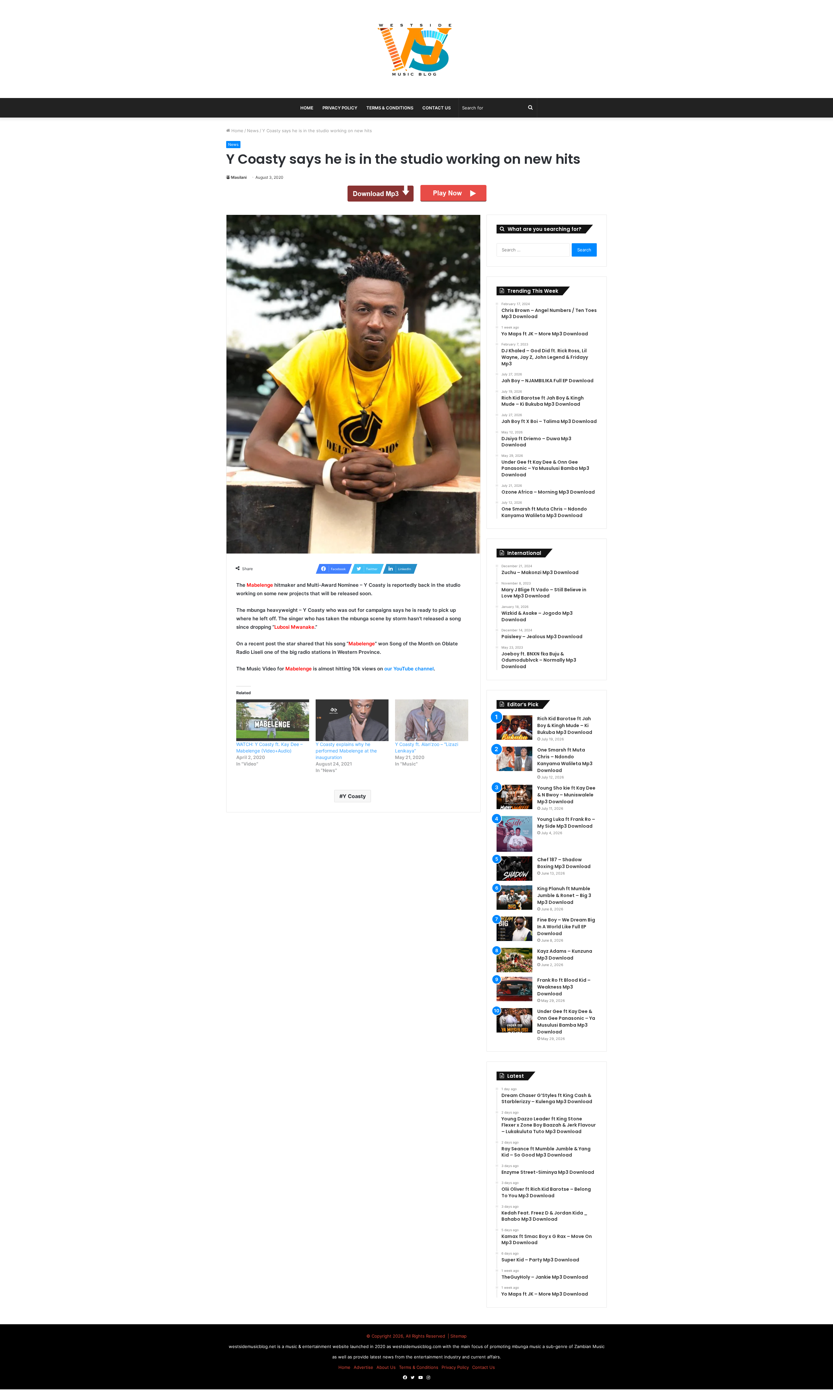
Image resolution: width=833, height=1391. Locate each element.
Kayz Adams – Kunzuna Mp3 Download (564, 954)
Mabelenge (260, 585)
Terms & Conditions (389, 107)
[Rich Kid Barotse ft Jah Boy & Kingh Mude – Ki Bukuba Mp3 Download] (514, 727)
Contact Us (436, 107)
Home (236, 130)
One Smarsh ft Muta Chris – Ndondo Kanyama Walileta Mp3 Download (565, 760)
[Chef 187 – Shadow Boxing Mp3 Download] (514, 868)
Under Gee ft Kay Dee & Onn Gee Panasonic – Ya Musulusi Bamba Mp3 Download (566, 1021)
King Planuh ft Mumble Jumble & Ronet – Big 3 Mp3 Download (564, 895)
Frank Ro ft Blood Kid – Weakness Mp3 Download (564, 987)
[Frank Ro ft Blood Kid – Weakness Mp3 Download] (514, 989)
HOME (306, 107)
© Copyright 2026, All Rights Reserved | (408, 1336)
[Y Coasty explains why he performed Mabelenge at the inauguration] (352, 720)
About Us (386, 1367)
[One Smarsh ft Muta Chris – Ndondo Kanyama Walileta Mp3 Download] (514, 759)
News (253, 130)
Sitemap (458, 1336)
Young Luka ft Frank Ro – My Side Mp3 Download (566, 822)
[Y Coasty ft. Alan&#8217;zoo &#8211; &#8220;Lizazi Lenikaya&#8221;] (431, 720)
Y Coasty (354, 796)
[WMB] (416, 49)
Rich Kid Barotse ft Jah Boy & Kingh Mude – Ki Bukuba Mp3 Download (564, 725)
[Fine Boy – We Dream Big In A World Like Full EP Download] (514, 929)
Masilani (239, 177)
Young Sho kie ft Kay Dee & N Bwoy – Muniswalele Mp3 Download (566, 795)
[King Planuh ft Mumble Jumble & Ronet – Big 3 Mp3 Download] (514, 897)
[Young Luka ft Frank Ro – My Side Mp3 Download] (514, 834)
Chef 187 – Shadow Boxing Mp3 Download (564, 863)
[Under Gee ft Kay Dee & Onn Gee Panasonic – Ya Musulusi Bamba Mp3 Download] (514, 1020)
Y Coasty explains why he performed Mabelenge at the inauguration (346, 750)
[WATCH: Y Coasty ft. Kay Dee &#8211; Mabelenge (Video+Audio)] (272, 720)
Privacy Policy (339, 107)
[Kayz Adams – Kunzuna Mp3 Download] (514, 960)
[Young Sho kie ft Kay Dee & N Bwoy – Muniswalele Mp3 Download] (514, 797)
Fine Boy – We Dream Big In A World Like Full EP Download (566, 927)
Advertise (363, 1367)
